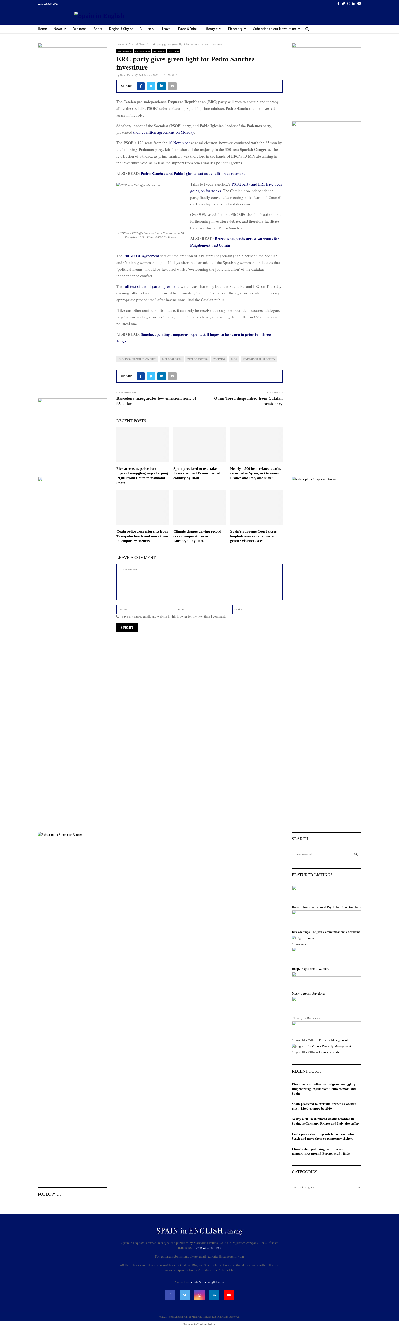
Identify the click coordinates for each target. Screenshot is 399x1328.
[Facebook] (170, 1295)
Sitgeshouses (300, 944)
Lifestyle (211, 29)
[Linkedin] (214, 1295)
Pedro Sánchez (197, 359)
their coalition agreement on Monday (163, 132)
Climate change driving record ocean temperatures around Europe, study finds (197, 536)
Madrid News (159, 51)
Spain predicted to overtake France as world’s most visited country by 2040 (196, 473)
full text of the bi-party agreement (151, 286)
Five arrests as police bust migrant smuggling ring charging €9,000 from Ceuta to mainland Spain (324, 1089)
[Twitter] (185, 1295)
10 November (179, 142)
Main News (173, 51)
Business (80, 29)
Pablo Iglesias (172, 359)
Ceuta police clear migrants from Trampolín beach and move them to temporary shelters (142, 536)
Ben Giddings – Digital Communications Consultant (326, 931)
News (58, 29)
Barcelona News (125, 51)
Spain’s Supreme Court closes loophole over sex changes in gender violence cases (253, 536)
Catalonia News (142, 51)
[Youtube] (229, 1295)
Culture (145, 29)
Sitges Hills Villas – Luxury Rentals (315, 1052)
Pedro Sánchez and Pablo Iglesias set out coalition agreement (193, 173)
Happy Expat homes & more (310, 968)
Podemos (219, 359)
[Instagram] (199, 1295)
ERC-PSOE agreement (141, 255)
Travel (166, 29)
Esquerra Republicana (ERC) (137, 359)
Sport (98, 29)
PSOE (234, 359)
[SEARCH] (356, 854)
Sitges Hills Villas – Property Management (320, 1040)
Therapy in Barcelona (306, 1018)
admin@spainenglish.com (207, 1282)
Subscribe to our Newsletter (274, 29)
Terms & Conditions (207, 1247)
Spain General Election (259, 359)
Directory (235, 29)
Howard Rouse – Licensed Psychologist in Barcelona (326, 907)
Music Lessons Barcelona (308, 993)
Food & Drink (187, 29)
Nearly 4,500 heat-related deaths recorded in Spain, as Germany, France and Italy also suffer (255, 473)
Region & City (119, 29)
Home (42, 29)
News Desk (126, 75)
